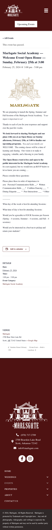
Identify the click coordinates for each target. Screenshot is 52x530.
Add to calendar (16, 249)
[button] (26, 24)
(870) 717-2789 (28, 434)
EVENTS (9, 483)
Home (8, 471)
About (8, 495)
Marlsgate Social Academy (13, 284)
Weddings (10, 477)
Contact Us (11, 501)
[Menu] (46, 10)
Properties (11, 489)
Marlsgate (6, 334)
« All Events (8, 38)
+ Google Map (31, 340)
